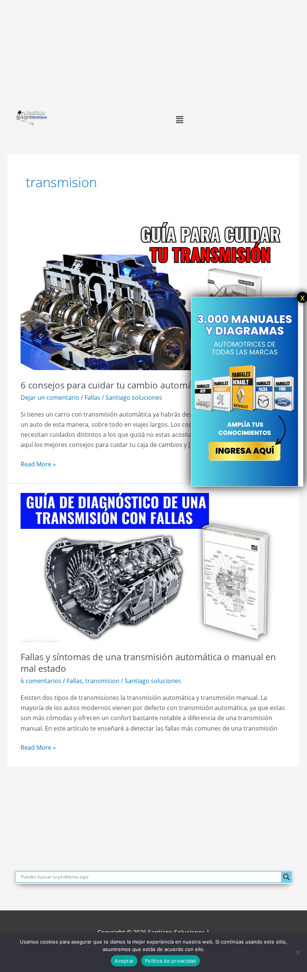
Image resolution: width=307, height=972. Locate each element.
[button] (179, 119)
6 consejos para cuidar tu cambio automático (114, 385)
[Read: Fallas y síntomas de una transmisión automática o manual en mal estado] (153, 567)
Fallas (92, 397)
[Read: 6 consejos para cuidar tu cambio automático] (153, 294)
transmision (102, 680)
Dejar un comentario (50, 397)
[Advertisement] (153, 52)
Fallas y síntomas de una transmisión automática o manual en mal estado (148, 662)
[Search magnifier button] (286, 877)
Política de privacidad (170, 961)
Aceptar (124, 961)
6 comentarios (41, 680)
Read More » (38, 463)
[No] (297, 952)
